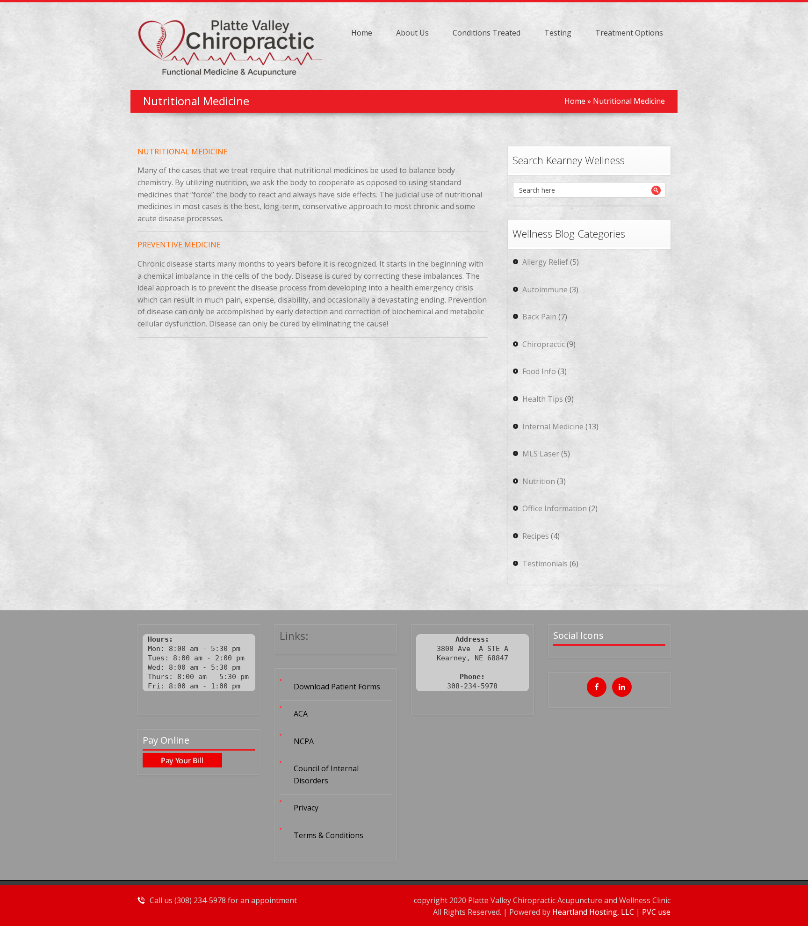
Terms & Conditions (328, 835)
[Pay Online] (199, 760)
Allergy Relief (545, 262)
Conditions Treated (486, 33)
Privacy (306, 808)
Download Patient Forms (337, 686)
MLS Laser (540, 454)
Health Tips (542, 399)
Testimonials (545, 563)
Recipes (535, 536)
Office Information (554, 508)
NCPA (304, 741)
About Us (412, 33)
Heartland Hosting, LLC (594, 912)
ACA (301, 714)
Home (361, 33)
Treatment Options (629, 33)
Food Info (539, 371)
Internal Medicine (553, 426)
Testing (557, 33)
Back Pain (539, 316)
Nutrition (538, 481)
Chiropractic (543, 344)
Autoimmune (545, 289)
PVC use (656, 912)
